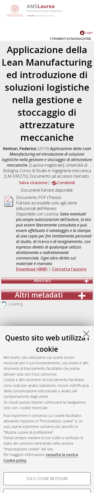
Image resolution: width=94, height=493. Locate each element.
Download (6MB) (32, 269)
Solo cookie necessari (47, 478)
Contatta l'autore (69, 269)
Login (88, 32)
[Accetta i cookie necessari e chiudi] (86, 334)
